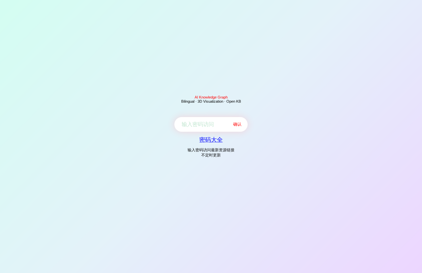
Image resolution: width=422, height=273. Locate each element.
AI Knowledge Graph (211, 97)
